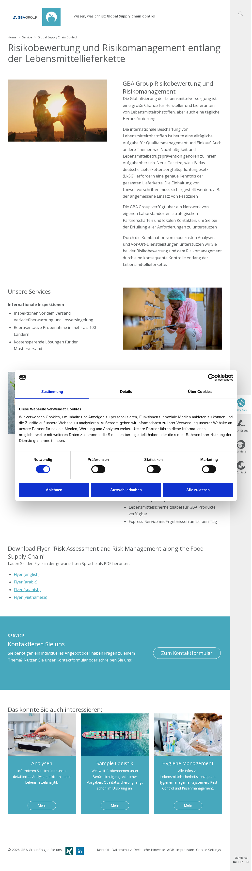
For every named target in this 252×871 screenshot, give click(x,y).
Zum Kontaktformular (187, 653)
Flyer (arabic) (25, 582)
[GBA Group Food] (34, 17)
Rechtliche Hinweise (149, 849)
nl (247, 862)
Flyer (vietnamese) (30, 597)
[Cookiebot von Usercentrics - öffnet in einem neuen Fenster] (211, 377)
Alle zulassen (197, 490)
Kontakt (103, 849)
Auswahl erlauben (126, 490)
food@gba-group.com (28, 666)
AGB (170, 849)
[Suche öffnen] (241, 8)
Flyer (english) (27, 574)
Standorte (241, 857)
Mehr (42, 805)
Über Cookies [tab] (200, 391)
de (235, 862)
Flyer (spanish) (27, 589)
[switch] (98, 469)
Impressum (185, 849)
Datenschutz (121, 849)
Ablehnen (54, 490)
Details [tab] (126, 391)
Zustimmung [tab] (52, 391)
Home (12, 37)
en (241, 862)
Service (27, 37)
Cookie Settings (208, 849)
